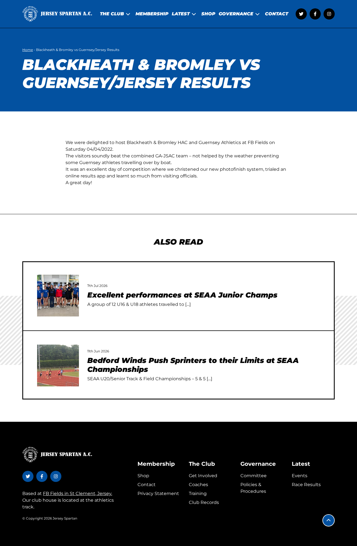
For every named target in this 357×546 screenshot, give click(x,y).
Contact (147, 484)
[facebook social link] (315, 14)
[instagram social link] (329, 14)
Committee (253, 475)
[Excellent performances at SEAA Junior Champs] (58, 295)
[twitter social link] (301, 14)
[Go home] (57, 14)
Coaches (198, 484)
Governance (258, 463)
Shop (143, 475)
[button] (328, 520)
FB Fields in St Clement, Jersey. (77, 493)
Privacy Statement (158, 493)
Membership (156, 463)
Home (27, 50)
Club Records (204, 502)
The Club (202, 463)
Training (198, 493)
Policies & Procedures (253, 488)
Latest (301, 463)
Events (299, 475)
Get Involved (203, 475)
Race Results (306, 484)
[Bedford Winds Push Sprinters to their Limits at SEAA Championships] (58, 365)
